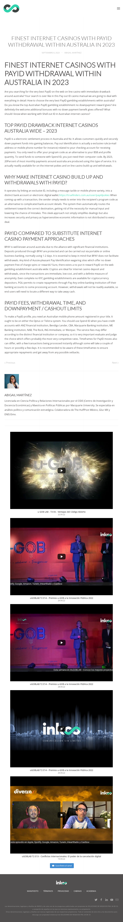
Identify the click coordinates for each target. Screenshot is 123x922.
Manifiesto (32, 891)
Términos (48, 891)
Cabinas (78, 891)
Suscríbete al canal (63, 865)
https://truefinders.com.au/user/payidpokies (84, 195)
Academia (91, 891)
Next (114, 362)
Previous (10, 362)
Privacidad (63, 891)
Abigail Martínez (72, 52)
